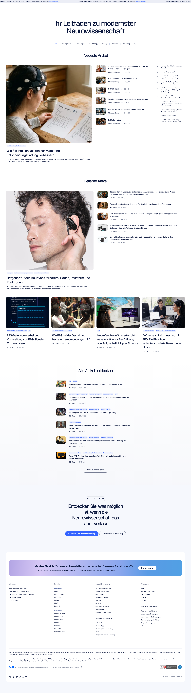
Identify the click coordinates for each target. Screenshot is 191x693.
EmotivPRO (58, 616)
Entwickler (99, 623)
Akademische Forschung (18, 588)
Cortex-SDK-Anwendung (104, 629)
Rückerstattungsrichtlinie (150, 620)
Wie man (99, 600)
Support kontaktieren (103, 612)
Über (142, 588)
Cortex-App (100, 626)
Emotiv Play (13, 600)
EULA (143, 626)
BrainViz (57, 625)
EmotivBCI (58, 622)
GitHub (98, 632)
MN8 (56, 603)
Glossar (98, 603)
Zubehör (57, 606)
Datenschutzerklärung (149, 611)
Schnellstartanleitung (103, 591)
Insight (56, 600)
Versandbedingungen (148, 623)
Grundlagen (100, 594)
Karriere (143, 600)
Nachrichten (145, 594)
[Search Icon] (135, 44)
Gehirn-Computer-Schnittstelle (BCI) (22, 594)
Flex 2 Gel (57, 597)
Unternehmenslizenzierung (105, 635)
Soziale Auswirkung (148, 591)
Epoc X (56, 591)
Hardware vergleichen (104, 588)
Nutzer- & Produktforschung (19, 591)
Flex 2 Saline (59, 594)
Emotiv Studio (59, 613)
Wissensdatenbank (102, 597)
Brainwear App (59, 631)
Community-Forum (102, 606)
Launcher (57, 628)
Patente (143, 597)
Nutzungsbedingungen (149, 614)
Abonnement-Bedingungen (151, 617)
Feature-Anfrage (101, 609)
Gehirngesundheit (15, 597)
